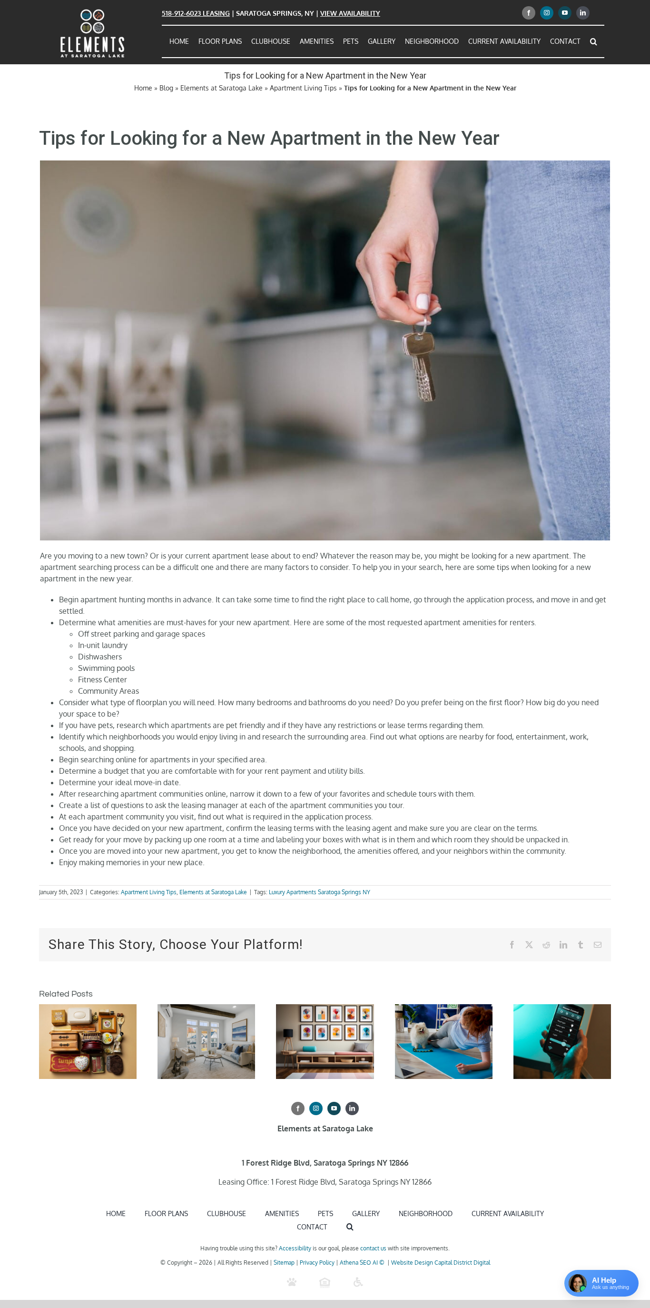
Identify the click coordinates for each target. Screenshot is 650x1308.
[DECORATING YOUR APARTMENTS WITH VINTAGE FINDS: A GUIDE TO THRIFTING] (88, 1009)
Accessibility (295, 1248)
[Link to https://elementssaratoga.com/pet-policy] (291, 1282)
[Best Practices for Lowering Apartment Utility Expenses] (562, 1009)
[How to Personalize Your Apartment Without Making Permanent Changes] (325, 1009)
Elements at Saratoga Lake (221, 88)
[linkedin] (583, 13)
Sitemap (284, 1262)
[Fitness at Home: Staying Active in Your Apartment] (443, 1009)
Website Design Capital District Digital (440, 1262)
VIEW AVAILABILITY (350, 13)
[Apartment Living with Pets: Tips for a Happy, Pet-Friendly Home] (206, 1009)
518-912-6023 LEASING (196, 13)
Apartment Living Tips (303, 88)
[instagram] (546, 13)
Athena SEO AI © (363, 1262)
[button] (593, 41)
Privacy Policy (317, 1262)
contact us (373, 1248)
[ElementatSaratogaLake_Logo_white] (92, 11)
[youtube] (564, 13)
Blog (166, 88)
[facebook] (528, 13)
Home (143, 88)
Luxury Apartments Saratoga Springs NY (319, 892)
